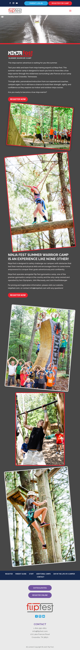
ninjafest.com (14, 288)
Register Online (40, 595)
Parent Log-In (36, 3)
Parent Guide (20, 574)
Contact (40, 577)
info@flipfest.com (40, 631)
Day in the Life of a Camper (64, 574)
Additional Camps (43, 574)
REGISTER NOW (18, 99)
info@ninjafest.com (38, 288)
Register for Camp (60, 3)
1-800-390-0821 (40, 628)
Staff (31, 574)
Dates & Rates (40, 588)
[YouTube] (17, 3)
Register (9, 574)
